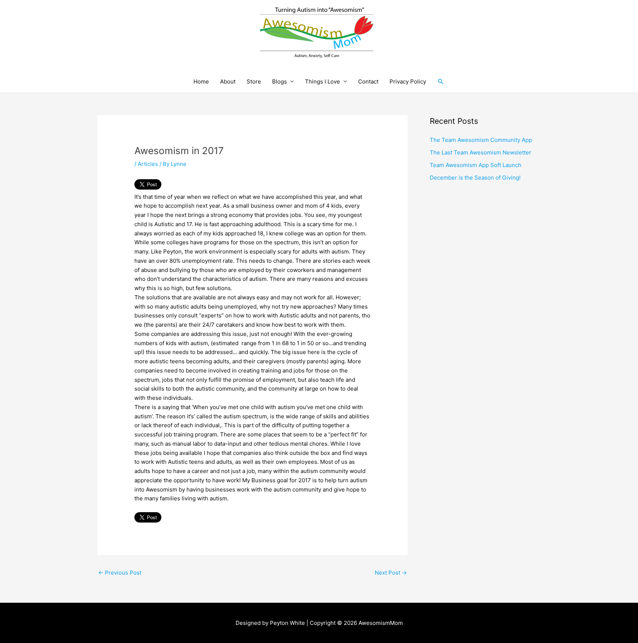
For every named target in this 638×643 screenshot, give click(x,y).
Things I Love (322, 81)
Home (201, 81)
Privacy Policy (408, 81)
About (228, 81)
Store (254, 81)
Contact (368, 81)
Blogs (279, 81)
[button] (441, 81)
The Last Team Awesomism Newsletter (480, 152)
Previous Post (119, 572)
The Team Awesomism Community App (481, 139)
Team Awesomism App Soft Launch (475, 165)
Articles (148, 163)
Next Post (391, 572)
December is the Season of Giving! (475, 177)
